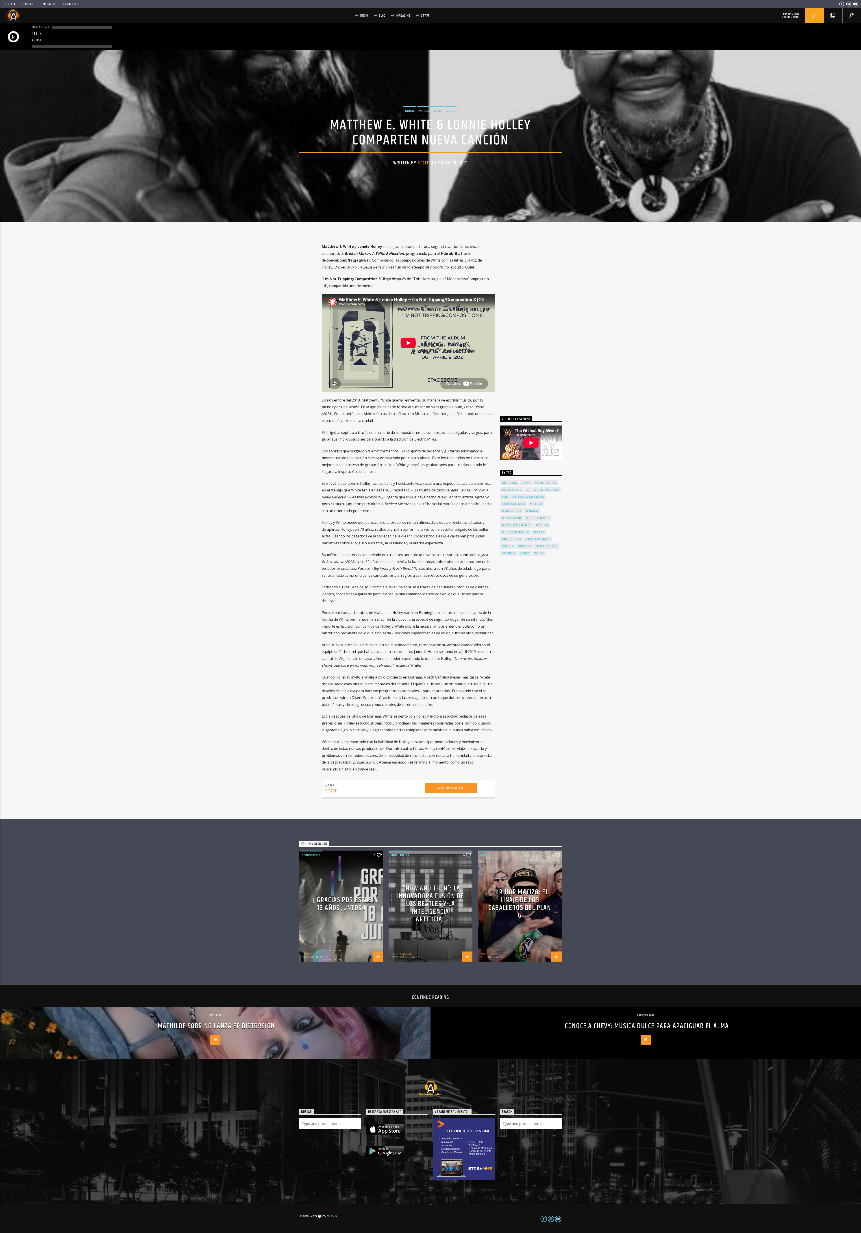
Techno (508, 553)
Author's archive (451, 788)
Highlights (400, 855)
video (525, 553)
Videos (28, 4)
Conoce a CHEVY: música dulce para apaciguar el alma (647, 1026)
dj (528, 490)
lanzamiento (513, 504)
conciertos (545, 483)
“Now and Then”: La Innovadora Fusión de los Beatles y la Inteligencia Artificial (430, 904)
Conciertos (311, 855)
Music (410, 111)
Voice (539, 553)
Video (451, 111)
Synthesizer (547, 546)
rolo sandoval (401, 954)
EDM (505, 497)
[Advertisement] (533, 321)
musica (532, 511)
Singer (508, 546)
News (438, 111)
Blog (382, 15)
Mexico (536, 504)
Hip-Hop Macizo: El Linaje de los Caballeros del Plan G (519, 904)
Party (539, 532)
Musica (424, 111)
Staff (11, 4)
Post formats (538, 539)
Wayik (332, 1215)
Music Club (511, 518)
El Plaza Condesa (528, 497)
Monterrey (512, 511)
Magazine (49, 4)
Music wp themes (517, 525)
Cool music (512, 490)
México (542, 525)
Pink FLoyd (511, 539)
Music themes (537, 518)
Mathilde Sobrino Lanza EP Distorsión (216, 1026)
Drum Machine (546, 490)
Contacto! (72, 4)
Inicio (364, 15)
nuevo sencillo (516, 532)
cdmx (526, 483)
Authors (509, 483)
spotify (525, 546)
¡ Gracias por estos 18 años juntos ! (342, 904)
